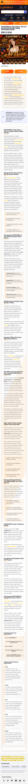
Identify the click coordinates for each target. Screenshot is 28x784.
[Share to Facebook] (8, 780)
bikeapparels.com (12, 546)
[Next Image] (27, 48)
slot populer (16, 359)
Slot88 (16, 84)
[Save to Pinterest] (16, 780)
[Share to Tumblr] (24, 780)
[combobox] (12, 11)
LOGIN (7, 23)
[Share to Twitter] (4, 780)
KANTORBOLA (14, 78)
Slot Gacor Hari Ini (18, 82)
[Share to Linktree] (12, 780)
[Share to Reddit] (20, 780)
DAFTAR (21, 23)
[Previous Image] (1, 48)
